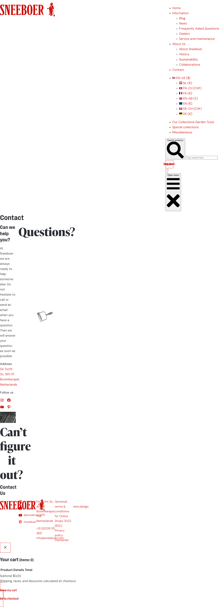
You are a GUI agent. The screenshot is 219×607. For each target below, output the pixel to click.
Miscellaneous (182, 132)
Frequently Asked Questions (199, 28)
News (183, 23)
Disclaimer (62, 540)
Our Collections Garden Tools (193, 122)
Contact (178, 70)
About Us (178, 44)
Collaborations (189, 64)
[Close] (5, 548)
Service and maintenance (197, 39)
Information (180, 13)
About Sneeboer (190, 49)
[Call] (28, 247)
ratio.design (81, 506)
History (184, 54)
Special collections (185, 127)
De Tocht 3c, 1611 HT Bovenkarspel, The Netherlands (45, 511)
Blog (182, 18)
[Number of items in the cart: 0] (166, 170)
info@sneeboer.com (50, 538)
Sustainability (188, 59)
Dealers (184, 34)
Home (176, 8)
